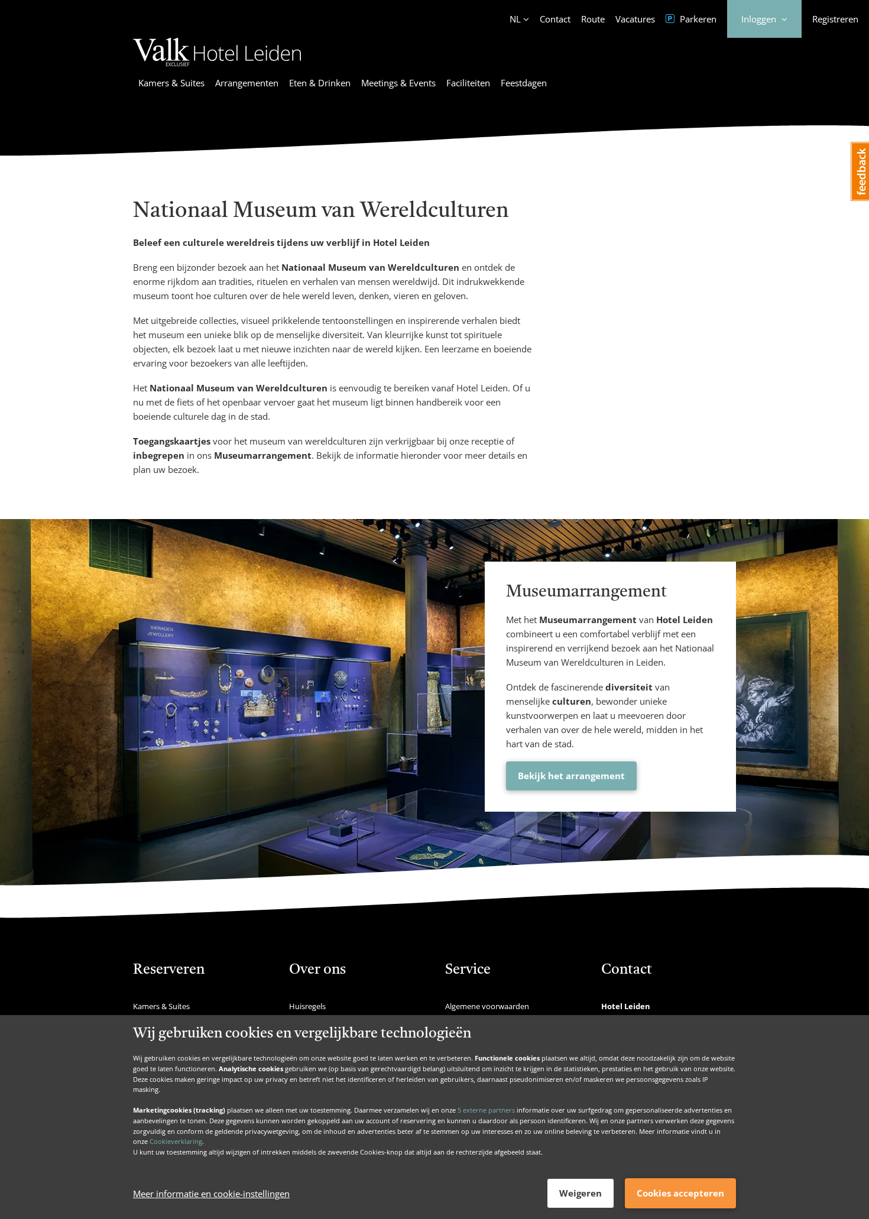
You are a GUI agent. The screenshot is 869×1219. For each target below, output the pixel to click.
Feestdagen (524, 83)
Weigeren (580, 1193)
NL (515, 19)
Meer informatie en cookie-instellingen (211, 1193)
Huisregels (307, 1006)
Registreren (835, 19)
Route (593, 19)
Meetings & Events (398, 83)
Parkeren (696, 19)
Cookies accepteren (680, 1193)
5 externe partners (486, 1109)
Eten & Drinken (320, 83)
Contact (555, 19)
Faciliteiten (468, 83)
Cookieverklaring (176, 1141)
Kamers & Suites (171, 83)
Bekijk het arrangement (571, 776)
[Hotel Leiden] (217, 68)
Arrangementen (246, 83)
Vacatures (635, 19)
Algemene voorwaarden (487, 1006)
